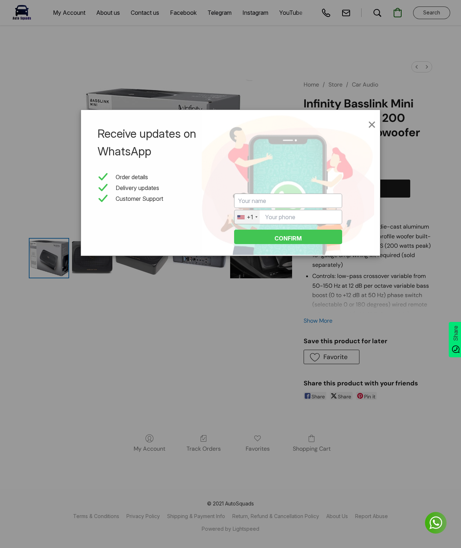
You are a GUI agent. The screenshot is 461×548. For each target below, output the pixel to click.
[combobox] (247, 217)
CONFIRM (288, 238)
